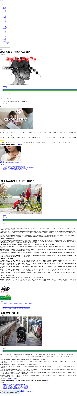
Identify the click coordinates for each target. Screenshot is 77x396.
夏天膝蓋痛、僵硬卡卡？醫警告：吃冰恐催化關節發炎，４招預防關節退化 (16, 307)
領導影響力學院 (30, 391)
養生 (5, 18)
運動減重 (4, 23)
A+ (3, 91)
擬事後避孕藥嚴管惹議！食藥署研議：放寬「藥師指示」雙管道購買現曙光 (16, 308)
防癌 (5, 15)
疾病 (5, 9)
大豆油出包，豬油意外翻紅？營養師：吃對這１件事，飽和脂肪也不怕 (15, 386)
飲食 (5, 19)
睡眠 (5, 33)
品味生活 (4, 39)
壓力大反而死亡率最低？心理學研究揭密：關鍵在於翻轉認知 (14, 166)
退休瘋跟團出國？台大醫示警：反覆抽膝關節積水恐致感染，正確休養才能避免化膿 (18, 303)
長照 (5, 11)
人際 (5, 31)
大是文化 (4, 215)
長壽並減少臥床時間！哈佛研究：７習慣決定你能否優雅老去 (14, 384)
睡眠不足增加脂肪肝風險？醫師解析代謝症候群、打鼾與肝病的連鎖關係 (16, 388)
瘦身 (5, 26)
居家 (5, 40)
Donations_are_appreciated (12, 378)
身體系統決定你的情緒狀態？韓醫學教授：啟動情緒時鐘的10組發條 (15, 169)
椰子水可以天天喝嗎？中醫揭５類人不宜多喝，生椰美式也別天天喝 (15, 387)
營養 (5, 20)
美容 (5, 37)
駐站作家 (4, 41)
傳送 (3, 90)
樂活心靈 (4, 28)
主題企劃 (4, 44)
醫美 (5, 36)
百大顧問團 (7, 42)
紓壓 (5, 32)
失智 (5, 12)
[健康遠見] (2, 0)
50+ (26, 391)
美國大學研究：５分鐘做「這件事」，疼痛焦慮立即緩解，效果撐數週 (15, 170)
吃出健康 (4, 17)
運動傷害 (6, 27)
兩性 (5, 29)
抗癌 (5, 16)
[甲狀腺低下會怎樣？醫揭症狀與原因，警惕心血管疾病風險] (38, 153)
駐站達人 (6, 43)
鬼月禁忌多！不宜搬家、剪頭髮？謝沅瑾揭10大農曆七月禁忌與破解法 (15, 385)
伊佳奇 (4, 347)
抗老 (5, 38)
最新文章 (4, 7)
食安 (5, 21)
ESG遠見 (23, 391)
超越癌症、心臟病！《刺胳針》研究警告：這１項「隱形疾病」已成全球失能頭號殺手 (18, 167)
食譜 (5, 22)
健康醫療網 (5, 86)
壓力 (5, 30)
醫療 (5, 10)
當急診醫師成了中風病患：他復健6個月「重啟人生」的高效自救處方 (15, 304)
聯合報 (47, 380)
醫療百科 (4, 8)
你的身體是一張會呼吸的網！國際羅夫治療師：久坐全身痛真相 (14, 168)
